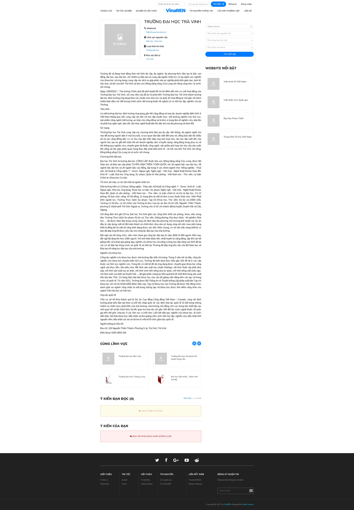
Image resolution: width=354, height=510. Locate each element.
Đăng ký (232, 4)
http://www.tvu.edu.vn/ (156, 32)
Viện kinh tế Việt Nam (235, 81)
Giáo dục (158, 41)
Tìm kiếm (229, 54)
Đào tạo (149, 41)
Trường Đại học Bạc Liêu (130, 356)
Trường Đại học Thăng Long (132, 376)
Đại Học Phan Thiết (234, 118)
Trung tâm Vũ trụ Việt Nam (238, 136)
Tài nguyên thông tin (198, 4)
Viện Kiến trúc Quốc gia (236, 100)
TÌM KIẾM (217, 4)
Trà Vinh (150, 59)
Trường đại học (152, 50)
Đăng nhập (246, 4)
